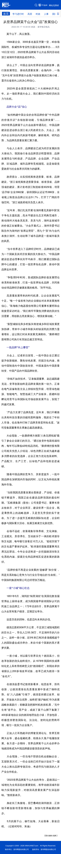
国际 (54, 13)
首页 (6, 13)
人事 (46, 13)
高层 (30, 13)
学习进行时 (18, 13)
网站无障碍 (54, 5)
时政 (38, 13)
